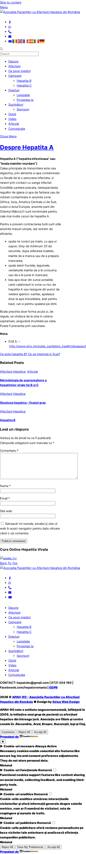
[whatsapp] (9, 26)
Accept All (40, 732)
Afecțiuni (14, 66)
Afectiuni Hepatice (12, 371)
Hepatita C (24, 85)
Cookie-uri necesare (19, 746)
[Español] (31, 41)
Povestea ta (25, 100)
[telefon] (9, 31)
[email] (9, 36)
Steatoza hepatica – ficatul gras (23, 402)
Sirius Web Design (66, 702)
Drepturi (13, 90)
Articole (13, 123)
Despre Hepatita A (27, 147)
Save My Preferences (30, 847)
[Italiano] (36, 41)
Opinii (12, 114)
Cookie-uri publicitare (20, 823)
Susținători (15, 104)
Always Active (46, 746)
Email (5, 498)
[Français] (26, 41)
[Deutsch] (42, 41)
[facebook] (9, 22)
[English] (20, 41)
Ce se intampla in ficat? (43, 354)
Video (12, 119)
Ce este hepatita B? (13, 354)
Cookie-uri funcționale (21, 770)
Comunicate (16, 128)
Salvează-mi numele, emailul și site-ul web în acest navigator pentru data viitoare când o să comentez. (30, 528)
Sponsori (23, 109)
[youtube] (10, 41)
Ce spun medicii (19, 71)
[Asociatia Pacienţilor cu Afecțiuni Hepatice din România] (40, 12)
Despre (13, 61)
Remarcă (45, 770)
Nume (5, 486)
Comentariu (9, 450)
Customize (8, 732)
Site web (6, 511)
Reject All (24, 732)
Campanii (14, 75)
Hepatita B (24, 80)
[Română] (15, 41)
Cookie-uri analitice (18, 794)
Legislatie (23, 95)
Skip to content (10, 2)
